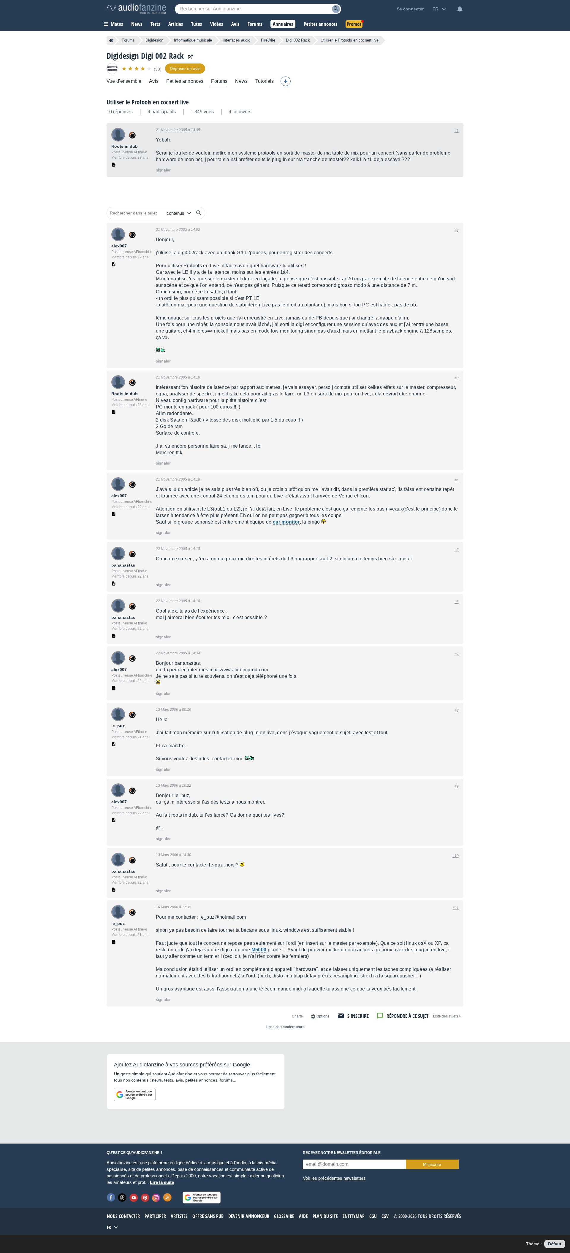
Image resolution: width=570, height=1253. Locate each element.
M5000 (259, 949)
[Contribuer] (286, 81)
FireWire (268, 40)
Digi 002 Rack (298, 40)
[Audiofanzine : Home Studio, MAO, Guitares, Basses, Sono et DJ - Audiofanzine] (136, 9)
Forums (128, 40)
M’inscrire (432, 1164)
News (241, 81)
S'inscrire (358, 1015)
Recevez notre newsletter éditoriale (342, 1153)
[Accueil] (111, 40)
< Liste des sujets (447, 1016)
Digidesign (154, 40)
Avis (154, 81)
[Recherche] (336, 9)
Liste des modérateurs (285, 1027)
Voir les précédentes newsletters (334, 1178)
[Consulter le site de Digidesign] (189, 57)
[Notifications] (459, 8)
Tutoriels (264, 81)
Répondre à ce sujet (407, 1015)
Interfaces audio (236, 40)
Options (323, 1016)
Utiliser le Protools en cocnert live (148, 102)
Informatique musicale (193, 40)
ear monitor (286, 521)
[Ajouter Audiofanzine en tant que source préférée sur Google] (135, 1094)
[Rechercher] (199, 213)
